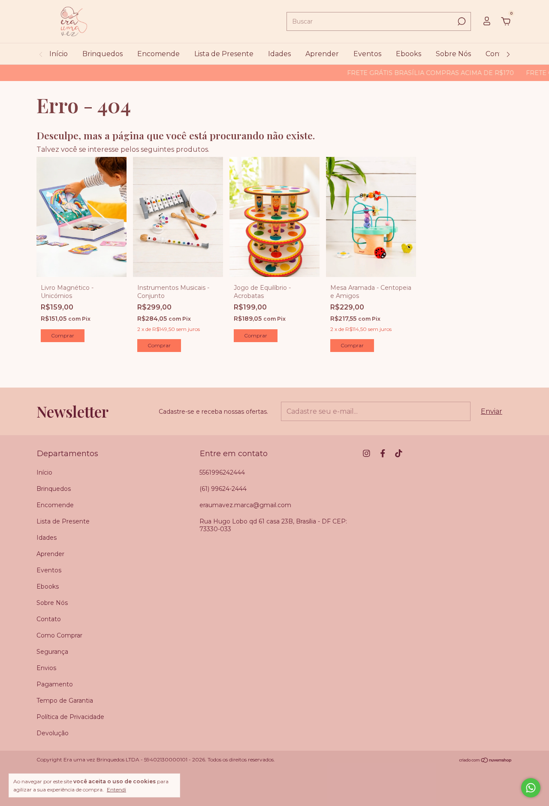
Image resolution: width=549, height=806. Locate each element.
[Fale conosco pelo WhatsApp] (530, 787)
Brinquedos (102, 54)
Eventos (367, 54)
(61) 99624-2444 (223, 489)
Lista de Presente (223, 54)
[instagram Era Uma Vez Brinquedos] (366, 453)
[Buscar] (461, 21)
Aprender (322, 54)
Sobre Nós (453, 54)
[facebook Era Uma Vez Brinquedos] (383, 453)
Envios (46, 668)
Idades (279, 54)
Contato (499, 54)
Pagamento (54, 684)
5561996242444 (222, 472)
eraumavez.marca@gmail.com (245, 505)
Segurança (52, 652)
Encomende (158, 54)
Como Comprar (59, 635)
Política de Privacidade (70, 717)
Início (58, 54)
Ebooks (408, 54)
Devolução (52, 733)
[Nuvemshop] (486, 760)
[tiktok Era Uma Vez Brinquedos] (399, 453)
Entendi (116, 789)
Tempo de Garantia (64, 700)
